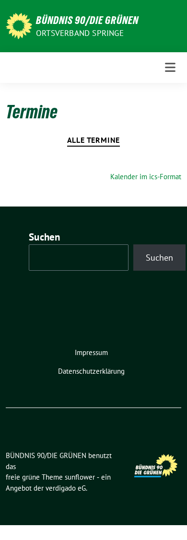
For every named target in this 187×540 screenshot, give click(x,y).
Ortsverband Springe (80, 33)
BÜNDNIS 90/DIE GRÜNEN (87, 20)
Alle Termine (93, 140)
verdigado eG (66, 488)
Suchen (44, 236)
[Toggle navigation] (170, 67)
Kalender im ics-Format (145, 176)
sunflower (80, 477)
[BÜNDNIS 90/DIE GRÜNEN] (19, 25)
